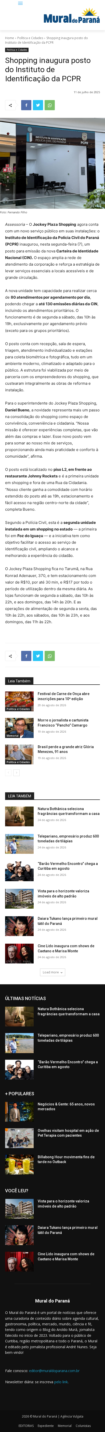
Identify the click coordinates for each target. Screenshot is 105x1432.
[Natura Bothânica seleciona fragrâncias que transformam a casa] (19, 816)
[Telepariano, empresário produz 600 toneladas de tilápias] (19, 844)
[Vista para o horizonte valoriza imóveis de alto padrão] (19, 899)
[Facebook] (26, 105)
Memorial (13, 735)
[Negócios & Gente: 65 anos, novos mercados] (19, 1112)
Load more (51, 972)
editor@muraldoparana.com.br (54, 1370)
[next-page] (16, 772)
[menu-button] (20, 3)
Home (9, 38)
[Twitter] (38, 105)
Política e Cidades (30, 38)
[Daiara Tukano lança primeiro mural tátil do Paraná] (19, 926)
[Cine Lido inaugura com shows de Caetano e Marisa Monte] (19, 953)
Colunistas (83, 1426)
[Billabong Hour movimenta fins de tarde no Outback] (19, 1164)
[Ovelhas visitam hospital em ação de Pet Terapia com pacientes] (19, 1138)
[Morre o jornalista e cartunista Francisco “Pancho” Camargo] (19, 728)
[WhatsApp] (50, 105)
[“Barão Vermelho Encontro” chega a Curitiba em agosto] (19, 871)
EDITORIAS (26, 1426)
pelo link (61, 1381)
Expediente (46, 1426)
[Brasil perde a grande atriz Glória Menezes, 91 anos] (19, 754)
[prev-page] (8, 772)
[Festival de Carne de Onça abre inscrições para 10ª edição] (19, 701)
